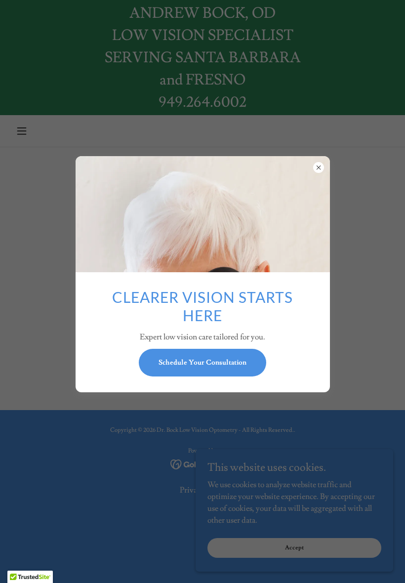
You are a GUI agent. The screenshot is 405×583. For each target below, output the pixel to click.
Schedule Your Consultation (202, 362)
